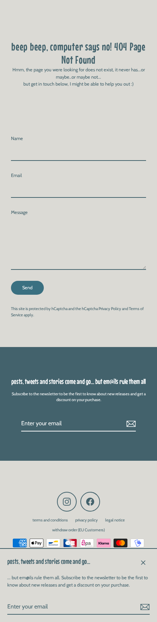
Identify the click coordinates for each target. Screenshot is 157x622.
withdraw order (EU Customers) (78, 529)
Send (27, 287)
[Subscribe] (144, 607)
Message (19, 212)
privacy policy (86, 520)
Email (16, 175)
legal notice (115, 520)
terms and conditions (50, 520)
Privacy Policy (110, 308)
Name (17, 138)
